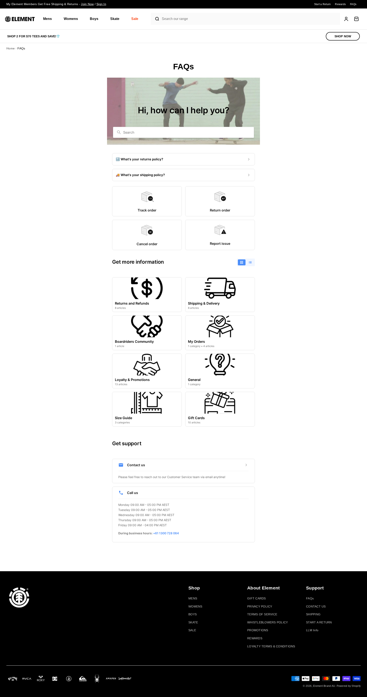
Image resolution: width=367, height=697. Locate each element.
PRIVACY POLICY (259, 606)
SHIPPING (313, 614)
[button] (49, 19)
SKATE (193, 622)
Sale (134, 19)
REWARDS (254, 638)
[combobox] (250, 19)
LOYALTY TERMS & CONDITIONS (271, 646)
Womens (71, 19)
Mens (47, 19)
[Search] (155, 19)
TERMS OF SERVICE (262, 614)
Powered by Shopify (349, 685)
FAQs (310, 598)
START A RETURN (319, 622)
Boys (94, 19)
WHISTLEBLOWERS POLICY (267, 622)
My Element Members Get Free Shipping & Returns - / (56, 4)
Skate (114, 19)
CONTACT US (316, 606)
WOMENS (195, 606)
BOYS (192, 614)
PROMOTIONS (257, 630)
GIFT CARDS (256, 598)
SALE (192, 630)
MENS (192, 598)
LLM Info (312, 630)
